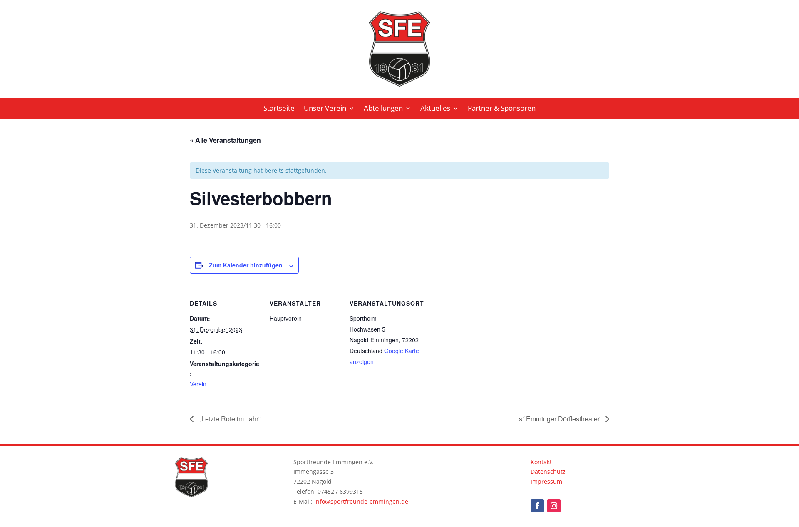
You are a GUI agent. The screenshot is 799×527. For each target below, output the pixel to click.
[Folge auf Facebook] (537, 505)
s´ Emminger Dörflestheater (560, 418)
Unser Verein (325, 109)
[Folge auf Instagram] (554, 505)
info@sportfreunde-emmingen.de (361, 501)
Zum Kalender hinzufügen (246, 265)
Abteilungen (383, 109)
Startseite (279, 109)
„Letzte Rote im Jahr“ (229, 418)
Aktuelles (435, 109)
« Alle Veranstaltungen (225, 140)
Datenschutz (548, 471)
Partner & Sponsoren (502, 109)
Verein (198, 384)
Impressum (546, 481)
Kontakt (541, 462)
